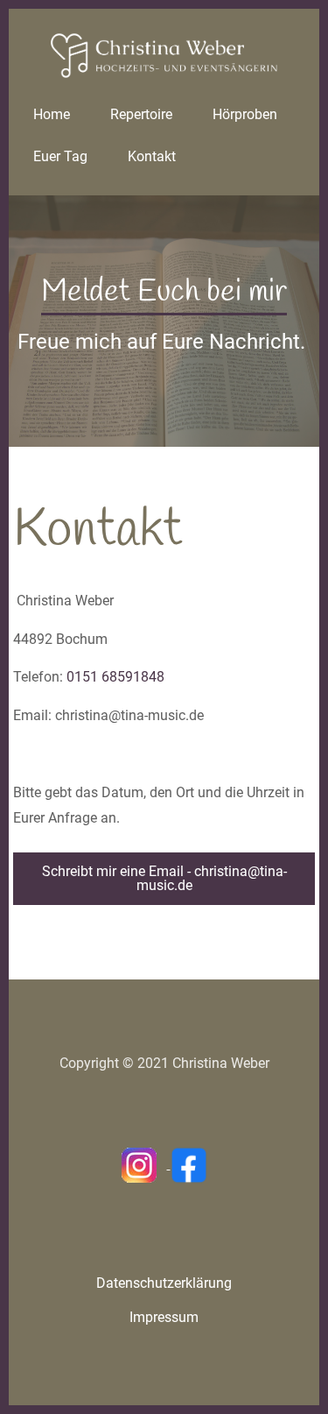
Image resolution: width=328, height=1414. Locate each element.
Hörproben (245, 114)
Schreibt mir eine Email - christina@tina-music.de (164, 878)
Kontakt (152, 156)
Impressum (164, 1317)
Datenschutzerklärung (164, 1283)
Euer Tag (60, 156)
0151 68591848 (115, 676)
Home (51, 114)
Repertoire (141, 114)
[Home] (164, 54)
